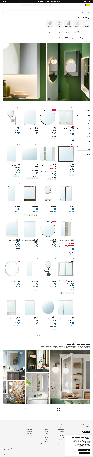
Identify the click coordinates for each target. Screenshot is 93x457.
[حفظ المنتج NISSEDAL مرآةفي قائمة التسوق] (70, 169)
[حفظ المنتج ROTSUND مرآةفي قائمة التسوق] (16, 284)
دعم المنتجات (29, 454)
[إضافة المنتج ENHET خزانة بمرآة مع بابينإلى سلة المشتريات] (55, 174)
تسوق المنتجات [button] (79, 5)
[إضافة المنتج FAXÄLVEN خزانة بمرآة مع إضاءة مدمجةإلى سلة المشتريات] (37, 209)
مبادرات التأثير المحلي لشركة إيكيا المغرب (41, 443)
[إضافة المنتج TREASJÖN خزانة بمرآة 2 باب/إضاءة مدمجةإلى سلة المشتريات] (73, 323)
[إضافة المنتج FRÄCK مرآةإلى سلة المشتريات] (18, 133)
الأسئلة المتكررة (61, 439)
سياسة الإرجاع (62, 431)
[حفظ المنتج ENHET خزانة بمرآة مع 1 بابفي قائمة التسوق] (70, 249)
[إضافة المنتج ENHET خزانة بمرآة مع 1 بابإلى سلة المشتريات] (73, 249)
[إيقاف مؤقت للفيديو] (68, 72)
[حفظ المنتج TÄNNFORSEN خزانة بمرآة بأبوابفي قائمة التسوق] (70, 285)
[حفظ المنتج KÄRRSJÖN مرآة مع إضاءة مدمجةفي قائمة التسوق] (34, 244)
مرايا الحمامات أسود (87, 410)
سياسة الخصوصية (24, 454)
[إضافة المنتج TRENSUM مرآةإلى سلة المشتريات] (55, 209)
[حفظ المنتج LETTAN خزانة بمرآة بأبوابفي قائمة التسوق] (16, 170)
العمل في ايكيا (30, 435)
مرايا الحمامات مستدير (57, 412)
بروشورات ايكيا (45, 437)
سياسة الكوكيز (19, 454)
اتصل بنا (63, 437)
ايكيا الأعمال (46, 427)
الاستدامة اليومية (29, 431)
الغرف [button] (74, 5)
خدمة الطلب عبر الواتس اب (60, 443)
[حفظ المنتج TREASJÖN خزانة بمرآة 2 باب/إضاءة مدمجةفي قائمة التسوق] (70, 323)
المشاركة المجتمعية (29, 433)
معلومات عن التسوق (61, 429)
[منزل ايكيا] (87, 5)
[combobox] (37, 5)
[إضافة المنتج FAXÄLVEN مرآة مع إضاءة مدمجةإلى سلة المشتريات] (18, 244)
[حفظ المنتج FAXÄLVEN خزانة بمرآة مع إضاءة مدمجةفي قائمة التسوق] (34, 209)
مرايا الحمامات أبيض (87, 408)
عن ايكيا (31, 427)
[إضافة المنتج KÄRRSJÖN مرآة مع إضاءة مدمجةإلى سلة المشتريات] (37, 244)
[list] (46, 24)
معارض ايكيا (46, 433)
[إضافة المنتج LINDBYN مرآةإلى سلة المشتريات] (55, 133)
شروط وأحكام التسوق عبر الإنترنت (7, 454)
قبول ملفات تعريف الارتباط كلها (84, 450)
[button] (24, 72)
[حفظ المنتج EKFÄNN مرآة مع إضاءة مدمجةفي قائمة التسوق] (52, 284)
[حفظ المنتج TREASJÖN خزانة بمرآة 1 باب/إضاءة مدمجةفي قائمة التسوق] (34, 323)
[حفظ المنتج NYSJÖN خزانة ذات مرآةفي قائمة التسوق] (70, 209)
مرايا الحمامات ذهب (58, 408)
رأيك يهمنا (62, 441)
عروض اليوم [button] (69, 5)
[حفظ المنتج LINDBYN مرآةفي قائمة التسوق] (52, 133)
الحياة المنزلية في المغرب (44, 441)
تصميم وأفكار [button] (63, 5)
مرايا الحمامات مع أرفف (28, 408)
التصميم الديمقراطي (29, 429)
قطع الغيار (62, 433)
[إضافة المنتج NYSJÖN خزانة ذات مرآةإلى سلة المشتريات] (73, 209)
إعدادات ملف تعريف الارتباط (85, 452)
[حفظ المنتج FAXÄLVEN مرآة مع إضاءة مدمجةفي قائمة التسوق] (16, 244)
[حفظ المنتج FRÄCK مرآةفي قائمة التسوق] (16, 133)
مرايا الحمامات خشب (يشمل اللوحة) (84, 415)
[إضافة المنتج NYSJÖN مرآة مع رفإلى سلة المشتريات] (37, 133)
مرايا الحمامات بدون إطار (86, 412)
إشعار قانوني (14, 454)
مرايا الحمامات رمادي (58, 410)
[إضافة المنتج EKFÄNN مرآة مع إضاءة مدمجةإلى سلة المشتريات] (55, 284)
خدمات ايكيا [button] (56, 5)
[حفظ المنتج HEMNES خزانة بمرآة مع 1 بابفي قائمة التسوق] (16, 323)
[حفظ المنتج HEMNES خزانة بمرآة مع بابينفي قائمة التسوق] (70, 134)
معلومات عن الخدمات (60, 427)
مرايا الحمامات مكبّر (29, 412)
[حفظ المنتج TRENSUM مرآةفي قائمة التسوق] (52, 209)
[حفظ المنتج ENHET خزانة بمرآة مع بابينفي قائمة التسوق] (52, 174)
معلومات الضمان (61, 435)
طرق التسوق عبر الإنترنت (44, 439)
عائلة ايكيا (46, 429)
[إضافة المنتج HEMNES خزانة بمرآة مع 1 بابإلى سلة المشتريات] (18, 323)
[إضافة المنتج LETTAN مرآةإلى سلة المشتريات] (37, 173)
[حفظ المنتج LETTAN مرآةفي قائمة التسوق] (34, 173)
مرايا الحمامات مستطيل (57, 415)
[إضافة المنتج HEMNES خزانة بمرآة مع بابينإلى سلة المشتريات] (73, 134)
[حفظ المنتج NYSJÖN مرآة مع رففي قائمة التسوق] (34, 133)
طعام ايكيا (46, 431)
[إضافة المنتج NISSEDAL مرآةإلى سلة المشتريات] (73, 169)
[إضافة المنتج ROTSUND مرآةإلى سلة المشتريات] (18, 284)
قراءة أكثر (88, 33)
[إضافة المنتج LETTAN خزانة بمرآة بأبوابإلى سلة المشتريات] (18, 170)
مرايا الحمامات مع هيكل (28, 410)
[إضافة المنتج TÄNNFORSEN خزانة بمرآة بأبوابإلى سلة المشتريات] (73, 285)
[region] (78, 445)
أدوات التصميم (45, 435)
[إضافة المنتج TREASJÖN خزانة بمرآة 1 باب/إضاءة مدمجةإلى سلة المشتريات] (37, 323)
